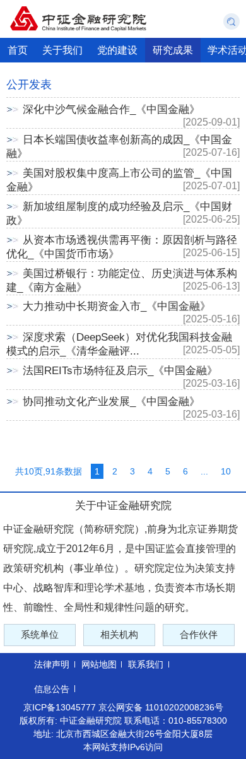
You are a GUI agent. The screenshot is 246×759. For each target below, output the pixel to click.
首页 (18, 50)
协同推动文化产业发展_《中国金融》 (111, 402)
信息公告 (51, 689)
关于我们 (62, 50)
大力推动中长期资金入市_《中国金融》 (117, 306)
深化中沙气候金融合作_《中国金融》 (111, 109)
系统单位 (40, 635)
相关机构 (119, 635)
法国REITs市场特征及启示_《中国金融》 (120, 371)
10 (226, 471)
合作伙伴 (199, 635)
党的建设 (117, 50)
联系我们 (145, 664)
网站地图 (99, 664)
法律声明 (51, 664)
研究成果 (173, 50)
